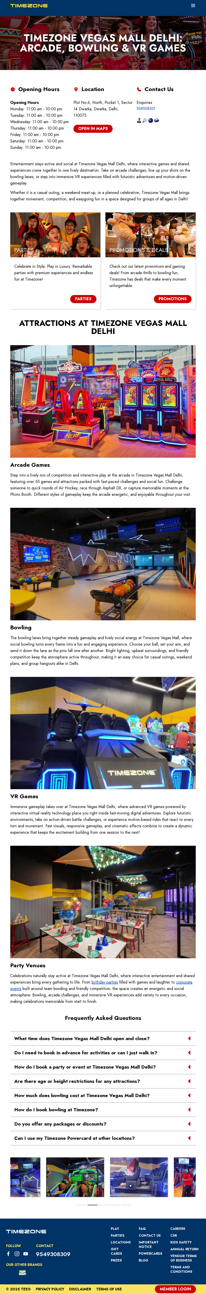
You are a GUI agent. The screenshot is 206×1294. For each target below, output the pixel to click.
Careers (177, 1228)
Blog (143, 1260)
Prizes (116, 1260)
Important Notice (149, 1244)
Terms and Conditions (181, 1269)
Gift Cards (116, 1251)
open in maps (93, 129)
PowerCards (150, 1253)
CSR (173, 1235)
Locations (121, 1242)
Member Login (175, 1289)
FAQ (142, 1228)
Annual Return (184, 1249)
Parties (117, 1235)
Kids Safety (181, 1242)
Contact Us (150, 1235)
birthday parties (105, 982)
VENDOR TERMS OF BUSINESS (183, 1258)
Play (115, 1228)
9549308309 (146, 108)
